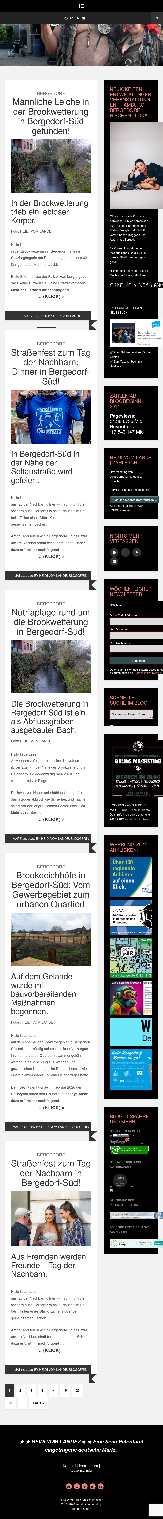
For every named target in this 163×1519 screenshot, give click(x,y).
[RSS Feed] (77, 1486)
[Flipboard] (85, 1486)
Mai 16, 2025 (23, 1369)
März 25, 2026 (24, 1126)
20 (78, 1390)
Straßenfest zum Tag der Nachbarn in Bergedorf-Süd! (51, 1172)
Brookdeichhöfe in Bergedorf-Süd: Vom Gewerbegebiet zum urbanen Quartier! (51, 889)
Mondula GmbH (81, 1509)
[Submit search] (111, 725)
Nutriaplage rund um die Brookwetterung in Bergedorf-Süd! (51, 621)
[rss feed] (77, 18)
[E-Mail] (69, 1486)
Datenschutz (81, 1470)
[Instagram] (71, 18)
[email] (83, 18)
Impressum (88, 1465)
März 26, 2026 (24, 838)
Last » (38, 1403)
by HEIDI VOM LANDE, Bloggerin (60, 575)
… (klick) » (51, 296)
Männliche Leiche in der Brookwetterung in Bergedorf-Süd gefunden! (51, 115)
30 (10, 1403)
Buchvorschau (143, 344)
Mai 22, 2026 (23, 575)
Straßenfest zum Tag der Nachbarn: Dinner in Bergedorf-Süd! (51, 366)
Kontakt (69, 1465)
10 (65, 1390)
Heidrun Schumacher (89, 1499)
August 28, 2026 (33, 315)
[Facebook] (66, 18)
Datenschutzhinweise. (148, 672)
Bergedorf (51, 93)
